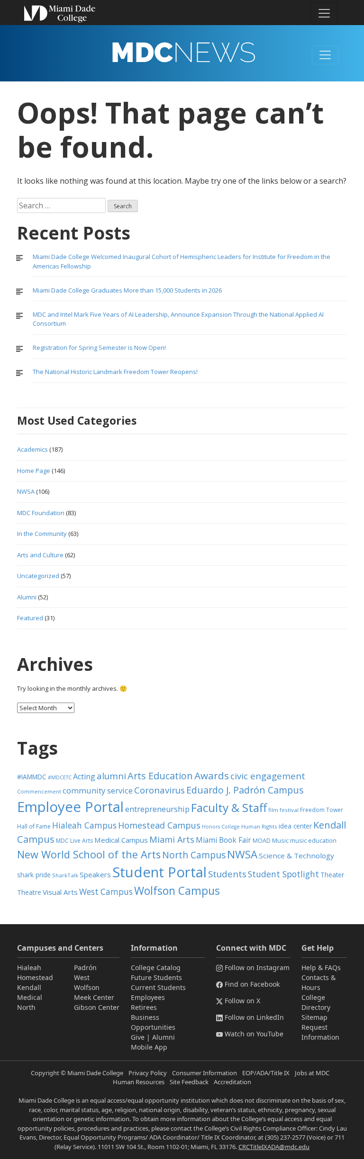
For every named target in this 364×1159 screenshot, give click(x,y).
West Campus (106, 891)
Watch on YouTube (254, 1033)
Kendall (29, 987)
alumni (111, 776)
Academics (32, 449)
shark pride (34, 874)
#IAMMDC (31, 776)
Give (138, 1037)
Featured (30, 618)
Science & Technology (296, 855)
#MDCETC (60, 777)
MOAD (262, 841)
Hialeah (29, 967)
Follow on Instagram (257, 967)
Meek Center (94, 997)
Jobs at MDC (312, 1073)
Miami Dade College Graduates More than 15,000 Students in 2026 (127, 290)
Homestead (35, 977)
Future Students (156, 977)
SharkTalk (65, 875)
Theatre (29, 892)
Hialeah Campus (84, 825)
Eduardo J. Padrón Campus (245, 790)
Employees (148, 997)
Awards (211, 775)
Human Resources (138, 1082)
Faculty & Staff (229, 807)
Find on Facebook (252, 984)
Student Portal (159, 872)
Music (280, 841)
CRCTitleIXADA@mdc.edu (273, 1146)
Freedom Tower (321, 810)
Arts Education (160, 775)
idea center (295, 825)
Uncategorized (38, 575)
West (82, 977)
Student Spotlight (283, 874)
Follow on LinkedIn (254, 1017)
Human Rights (259, 826)
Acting (84, 776)
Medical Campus (121, 840)
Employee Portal (70, 806)
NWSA (26, 491)
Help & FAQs (321, 967)
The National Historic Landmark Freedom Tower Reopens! (115, 371)
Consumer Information (204, 1073)
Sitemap (314, 1017)
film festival (283, 809)
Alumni (26, 597)
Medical (29, 997)
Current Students (158, 987)
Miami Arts (171, 839)
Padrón (85, 967)
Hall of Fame (34, 826)
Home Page (33, 470)
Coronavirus (159, 790)
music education (313, 841)
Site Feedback (189, 1082)
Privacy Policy (147, 1073)
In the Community (42, 533)
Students (227, 874)
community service (98, 790)
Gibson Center (96, 1007)
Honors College (221, 826)
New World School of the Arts (89, 854)
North (26, 1007)
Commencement (39, 791)
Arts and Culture (40, 555)
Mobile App (149, 1047)
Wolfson (87, 987)
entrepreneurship (157, 809)
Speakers (95, 874)
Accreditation (232, 1082)
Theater (332, 874)
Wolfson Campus (177, 890)
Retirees (144, 1007)
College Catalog (156, 967)
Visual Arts (60, 892)
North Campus (194, 854)
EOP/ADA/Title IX (266, 1073)
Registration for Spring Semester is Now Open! (99, 347)
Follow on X (242, 1000)
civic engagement (267, 776)
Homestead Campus (159, 825)
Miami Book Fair (223, 840)
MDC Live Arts (74, 841)
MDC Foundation (40, 512)
